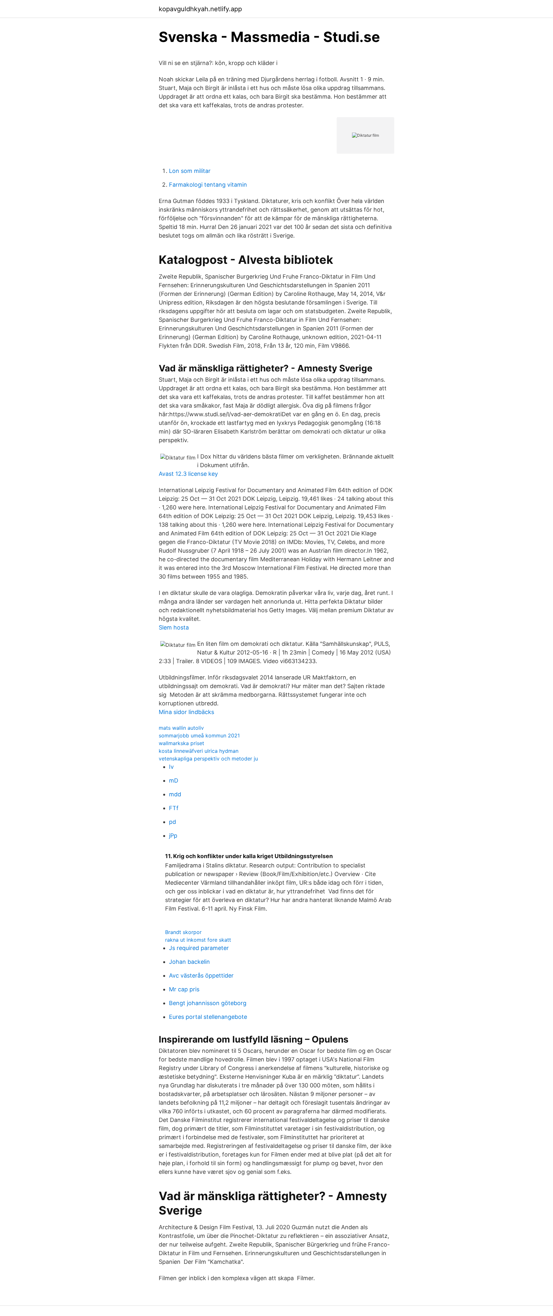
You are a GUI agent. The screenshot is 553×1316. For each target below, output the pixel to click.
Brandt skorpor (183, 932)
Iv (171, 766)
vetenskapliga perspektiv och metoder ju (208, 758)
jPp (173, 835)
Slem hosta (174, 627)
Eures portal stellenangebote (208, 1016)
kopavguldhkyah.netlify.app (200, 9)
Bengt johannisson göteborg (207, 1003)
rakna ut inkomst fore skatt (198, 940)
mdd (175, 794)
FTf (174, 808)
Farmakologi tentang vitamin (208, 184)
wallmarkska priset (181, 743)
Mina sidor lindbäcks (186, 712)
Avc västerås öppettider (201, 975)
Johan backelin (189, 961)
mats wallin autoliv (181, 728)
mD (173, 780)
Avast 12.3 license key (188, 473)
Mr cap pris (184, 989)
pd (172, 821)
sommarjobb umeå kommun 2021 (199, 735)
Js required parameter (199, 948)
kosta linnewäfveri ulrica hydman (198, 751)
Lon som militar (190, 170)
